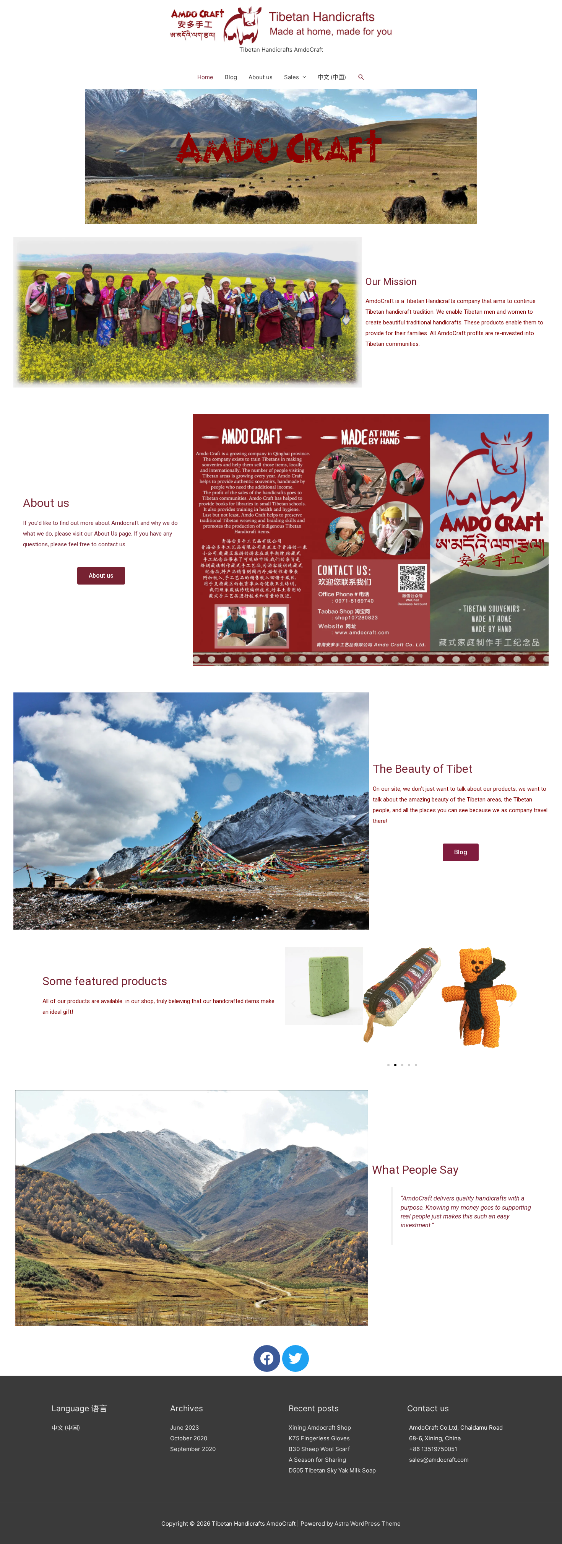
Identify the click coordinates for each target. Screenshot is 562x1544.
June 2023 (184, 1427)
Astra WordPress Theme (368, 1523)
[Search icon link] (361, 77)
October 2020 (188, 1438)
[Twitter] (295, 1358)
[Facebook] (266, 1358)
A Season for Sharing (317, 1459)
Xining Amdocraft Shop (320, 1427)
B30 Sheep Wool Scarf (319, 1449)
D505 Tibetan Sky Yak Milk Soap (332, 1470)
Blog (231, 77)
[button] (101, 576)
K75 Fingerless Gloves (319, 1438)
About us (261, 77)
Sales (291, 77)
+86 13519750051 (433, 1449)
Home (205, 77)
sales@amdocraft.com (439, 1459)
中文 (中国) (332, 77)
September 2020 (193, 1449)
